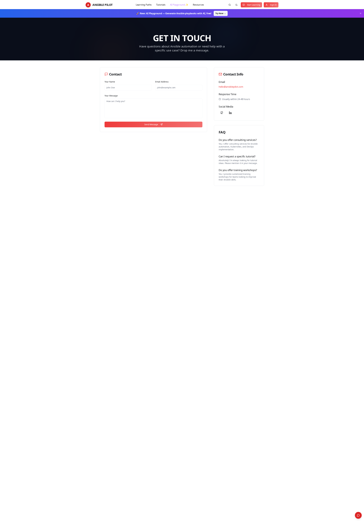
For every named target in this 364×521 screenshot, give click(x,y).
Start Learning (253, 4)
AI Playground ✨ (179, 4)
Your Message (111, 95)
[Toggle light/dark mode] (236, 4)
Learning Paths (144, 4)
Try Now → (220, 13)
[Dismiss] (360, 13)
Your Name (110, 81)
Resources (198, 4)
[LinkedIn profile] (230, 113)
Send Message (151, 124)
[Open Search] (358, 515)
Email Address (162, 81)
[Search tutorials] (229, 4)
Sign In (273, 4)
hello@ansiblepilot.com (231, 86)
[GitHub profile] (222, 113)
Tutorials (160, 4)
